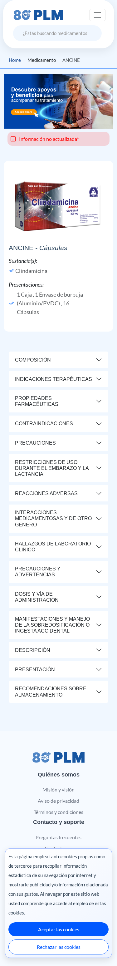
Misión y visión (58, 789)
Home (15, 60)
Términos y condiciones (58, 812)
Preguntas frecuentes (58, 837)
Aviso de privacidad (58, 801)
